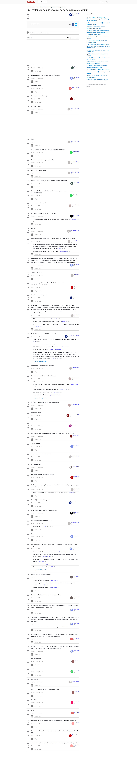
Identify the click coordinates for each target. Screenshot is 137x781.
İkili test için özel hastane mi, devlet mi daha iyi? (97, 37)
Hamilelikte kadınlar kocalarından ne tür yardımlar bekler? (98, 58)
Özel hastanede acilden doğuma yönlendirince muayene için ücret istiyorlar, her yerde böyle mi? (98, 19)
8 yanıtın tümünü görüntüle (40, 361)
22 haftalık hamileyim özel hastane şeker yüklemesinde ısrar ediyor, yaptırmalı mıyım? (98, 31)
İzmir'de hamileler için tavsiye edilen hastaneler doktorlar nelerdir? (97, 66)
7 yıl (73, 15)
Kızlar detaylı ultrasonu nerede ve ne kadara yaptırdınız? (97, 41)
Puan (78, 38)
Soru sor (102, 2)
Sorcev (36, 2)
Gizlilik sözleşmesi (95, 84)
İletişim (88, 86)
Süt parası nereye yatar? (94, 35)
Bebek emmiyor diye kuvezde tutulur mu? (99, 70)
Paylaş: (32, 67)
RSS (87, 88)
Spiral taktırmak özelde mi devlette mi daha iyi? (97, 55)
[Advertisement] (53, 52)
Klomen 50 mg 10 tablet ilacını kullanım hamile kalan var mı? (97, 76)
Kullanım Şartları (102, 84)
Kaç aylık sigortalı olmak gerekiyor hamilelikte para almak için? (96, 27)
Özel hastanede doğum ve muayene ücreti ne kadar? (98, 72)
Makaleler (89, 84)
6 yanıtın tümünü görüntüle (40, 570)
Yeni (73, 38)
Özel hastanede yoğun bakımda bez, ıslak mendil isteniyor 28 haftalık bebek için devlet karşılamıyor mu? (98, 46)
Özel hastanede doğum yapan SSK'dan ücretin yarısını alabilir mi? (97, 62)
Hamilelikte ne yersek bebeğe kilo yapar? (97, 80)
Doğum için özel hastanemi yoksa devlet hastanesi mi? (98, 51)
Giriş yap (108, 2)
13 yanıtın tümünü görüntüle (40, 398)
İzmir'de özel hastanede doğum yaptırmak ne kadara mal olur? (98, 23)
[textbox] (54, 33)
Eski (68, 38)
